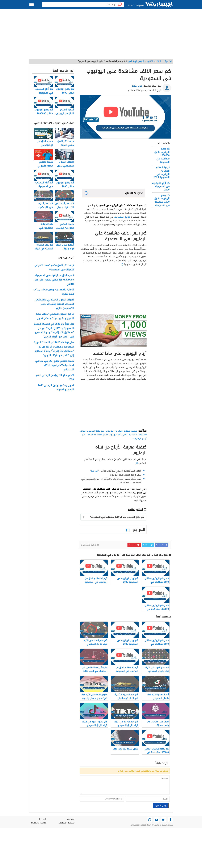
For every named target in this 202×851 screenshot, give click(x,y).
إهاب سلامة (137, 86)
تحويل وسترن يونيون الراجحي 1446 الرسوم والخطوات (56, 387)
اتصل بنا (42, 819)
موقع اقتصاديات (122, 217)
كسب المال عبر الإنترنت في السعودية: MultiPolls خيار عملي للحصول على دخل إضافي (54, 279)
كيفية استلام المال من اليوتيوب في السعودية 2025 (161, 172)
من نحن (70, 819)
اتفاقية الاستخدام (38, 823)
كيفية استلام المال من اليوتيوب (121, 431)
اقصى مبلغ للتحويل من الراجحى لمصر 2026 (55, 377)
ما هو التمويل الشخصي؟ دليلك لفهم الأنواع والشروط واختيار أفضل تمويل (55, 316)
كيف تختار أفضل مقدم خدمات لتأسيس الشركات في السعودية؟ (54, 267)
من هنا (94, 471)
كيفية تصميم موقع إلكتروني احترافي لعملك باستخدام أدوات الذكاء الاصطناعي (54, 365)
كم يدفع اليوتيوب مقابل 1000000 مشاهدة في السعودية (162, 155)
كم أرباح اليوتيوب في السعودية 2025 (161, 186)
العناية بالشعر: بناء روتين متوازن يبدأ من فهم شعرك (53, 292)
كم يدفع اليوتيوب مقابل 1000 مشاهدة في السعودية (162, 200)
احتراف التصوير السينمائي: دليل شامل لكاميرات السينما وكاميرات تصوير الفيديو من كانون (54, 304)
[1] (122, 264)
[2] (136, 463)
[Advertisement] (101, 35)
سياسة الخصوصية (66, 823)
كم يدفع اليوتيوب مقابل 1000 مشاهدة (107, 435)
